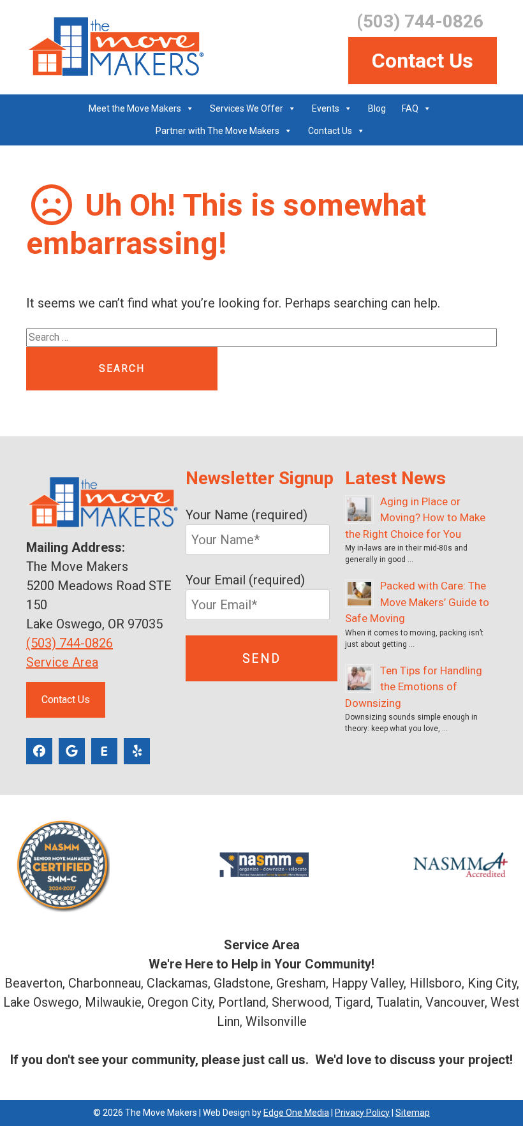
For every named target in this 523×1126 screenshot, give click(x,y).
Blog (377, 108)
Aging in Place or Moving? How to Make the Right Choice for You (415, 517)
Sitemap (412, 1112)
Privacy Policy (362, 1112)
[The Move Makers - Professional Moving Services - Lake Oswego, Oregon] (115, 47)
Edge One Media (296, 1112)
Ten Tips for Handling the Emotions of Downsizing (413, 686)
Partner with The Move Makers (217, 131)
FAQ (410, 108)
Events (325, 108)
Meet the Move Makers (135, 108)
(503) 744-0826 (69, 643)
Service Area (62, 662)
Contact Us (422, 60)
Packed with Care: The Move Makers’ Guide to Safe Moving (417, 602)
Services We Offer (246, 108)
